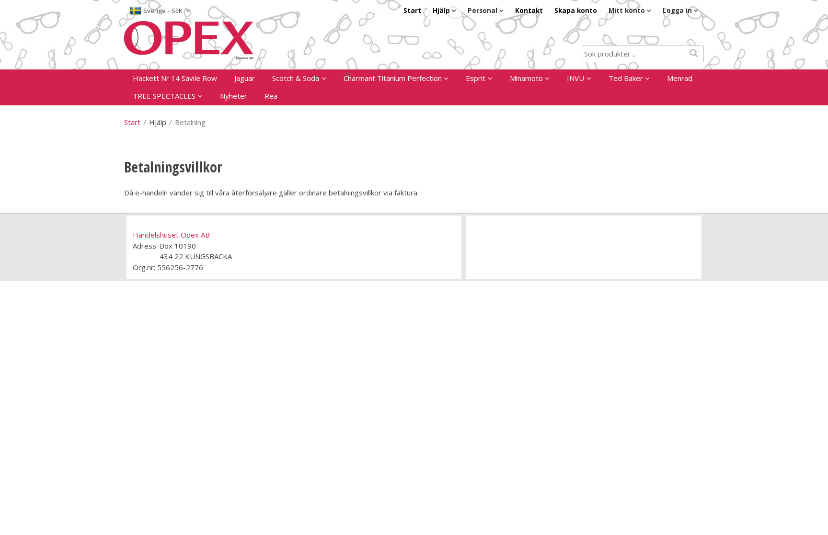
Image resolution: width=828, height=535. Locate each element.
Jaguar (244, 78)
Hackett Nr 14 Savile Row (175, 78)
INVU (575, 78)
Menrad (679, 78)
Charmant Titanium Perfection (393, 78)
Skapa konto (575, 10)
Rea (270, 96)
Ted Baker (626, 78)
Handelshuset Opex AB (171, 234)
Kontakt (529, 10)
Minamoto (526, 78)
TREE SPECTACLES (164, 96)
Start (412, 10)
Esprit (475, 78)
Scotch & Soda (295, 78)
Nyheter (233, 96)
